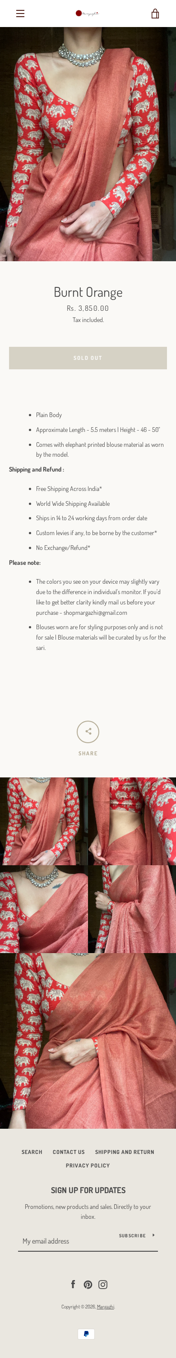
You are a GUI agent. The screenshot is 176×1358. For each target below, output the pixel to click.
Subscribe (132, 1235)
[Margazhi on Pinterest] (88, 1283)
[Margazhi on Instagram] (102, 1283)
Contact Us (69, 1152)
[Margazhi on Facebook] (73, 1283)
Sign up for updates (88, 1190)
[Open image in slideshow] (88, 144)
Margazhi (105, 1306)
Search (32, 1152)
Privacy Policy (88, 1165)
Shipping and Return (124, 1152)
